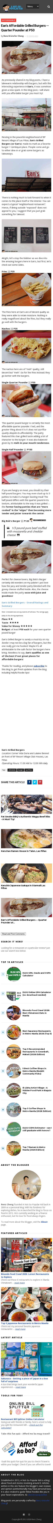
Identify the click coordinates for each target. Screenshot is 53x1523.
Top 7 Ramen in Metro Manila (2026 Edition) (34, 1148)
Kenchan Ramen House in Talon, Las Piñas (23, 851)
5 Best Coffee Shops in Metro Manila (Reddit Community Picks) (34, 1071)
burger (20, 770)
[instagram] (29, 1514)
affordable (8, 20)
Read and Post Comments (13, 934)
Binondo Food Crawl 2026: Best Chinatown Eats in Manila (36, 1013)
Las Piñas (29, 770)
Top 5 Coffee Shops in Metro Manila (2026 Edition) (37, 1109)
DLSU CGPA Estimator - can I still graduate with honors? (37, 1129)
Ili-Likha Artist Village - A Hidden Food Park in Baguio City (37, 1090)
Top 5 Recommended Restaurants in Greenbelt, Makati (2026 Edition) (36, 1051)
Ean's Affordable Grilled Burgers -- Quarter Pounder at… (24, 921)
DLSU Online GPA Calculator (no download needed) (37, 993)
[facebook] (24, 1514)
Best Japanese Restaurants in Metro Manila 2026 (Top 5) (37, 1032)
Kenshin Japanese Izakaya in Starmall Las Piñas (23, 887)
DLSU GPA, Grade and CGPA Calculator (36, 974)
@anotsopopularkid (37, 1494)
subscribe (39, 665)
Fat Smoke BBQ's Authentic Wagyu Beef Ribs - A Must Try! (25, 818)
